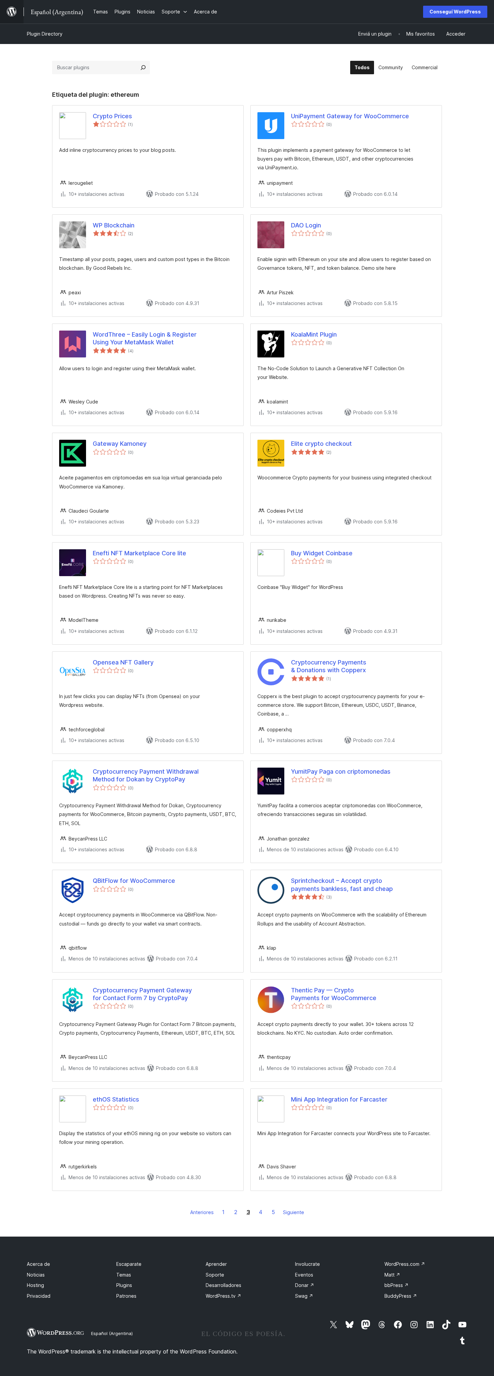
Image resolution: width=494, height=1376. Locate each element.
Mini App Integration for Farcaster (339, 1099)
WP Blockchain (113, 225)
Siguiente (293, 1212)
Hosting (35, 1285)
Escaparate (128, 1264)
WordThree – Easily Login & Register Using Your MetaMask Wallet (145, 338)
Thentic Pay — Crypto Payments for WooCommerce (333, 994)
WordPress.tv (223, 1296)
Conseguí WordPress (455, 11)
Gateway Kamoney (120, 443)
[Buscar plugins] (143, 67)
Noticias (36, 1275)
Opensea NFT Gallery (123, 662)
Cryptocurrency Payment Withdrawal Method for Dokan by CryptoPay (146, 775)
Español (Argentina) (112, 1333)
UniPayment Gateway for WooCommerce (350, 116)
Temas (123, 1275)
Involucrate (307, 1264)
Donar (304, 1285)
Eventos (304, 1275)
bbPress (396, 1285)
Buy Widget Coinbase (322, 553)
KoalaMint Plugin (314, 334)
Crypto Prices (112, 116)
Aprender (216, 1264)
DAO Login (306, 225)
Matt (392, 1275)
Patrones (126, 1296)
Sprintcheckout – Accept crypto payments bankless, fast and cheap (342, 884)
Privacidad (38, 1296)
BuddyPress (400, 1296)
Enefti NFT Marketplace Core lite (139, 553)
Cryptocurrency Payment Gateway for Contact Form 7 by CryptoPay (142, 994)
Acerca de (38, 1264)
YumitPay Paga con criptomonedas (340, 771)
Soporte (215, 1275)
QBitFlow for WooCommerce (134, 880)
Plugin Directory (45, 34)
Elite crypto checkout (321, 443)
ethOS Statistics (116, 1099)
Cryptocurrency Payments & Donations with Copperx (328, 666)
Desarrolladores (223, 1285)
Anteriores (202, 1212)
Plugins (124, 1285)
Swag (304, 1296)
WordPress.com (404, 1264)
